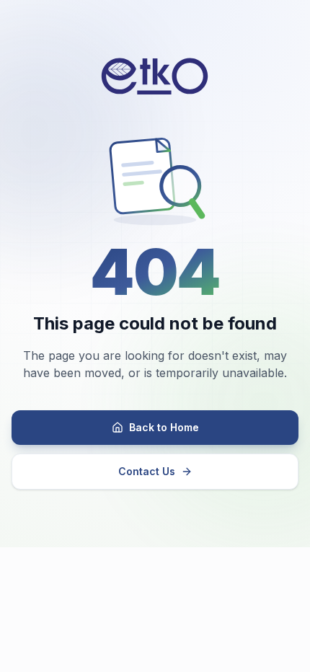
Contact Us (146, 471)
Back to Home (164, 427)
